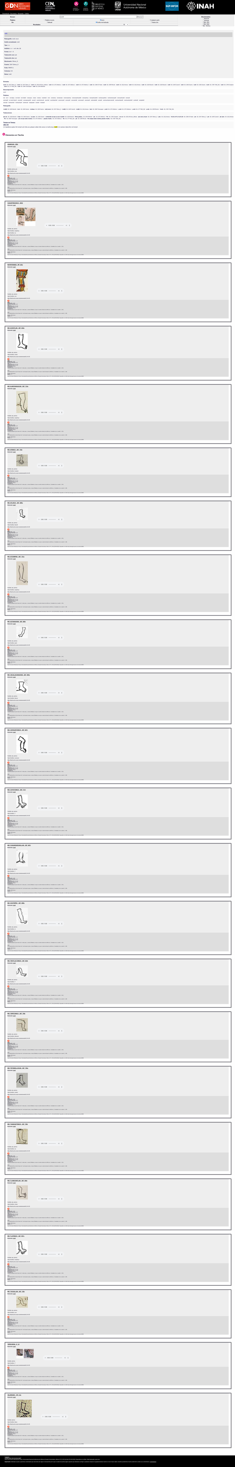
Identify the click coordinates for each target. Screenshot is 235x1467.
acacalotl (20, 100)
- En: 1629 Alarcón (148, 84)
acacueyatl (81, 100)
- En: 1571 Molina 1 (55, 84)
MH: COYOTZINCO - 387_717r (16, 790)
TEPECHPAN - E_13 (13, 1344)
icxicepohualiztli (93, 97)
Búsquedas (21, 13)
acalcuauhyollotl (128, 100)
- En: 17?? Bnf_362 (10, 86)
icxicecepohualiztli (76, 97)
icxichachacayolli (112, 97)
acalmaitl (135, 100)
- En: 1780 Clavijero (227, 84)
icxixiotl (37, 102)
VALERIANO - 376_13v (14, 1395)
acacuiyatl (87, 100)
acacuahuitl (74, 100)
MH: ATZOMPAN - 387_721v (15, 556)
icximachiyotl (18, 102)
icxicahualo (60, 97)
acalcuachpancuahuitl (108, 100)
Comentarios (153, 1461)
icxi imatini (23, 97)
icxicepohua (85, 97)
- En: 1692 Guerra (187, 84)
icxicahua (53, 97)
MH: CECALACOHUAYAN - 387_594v (18, 675)
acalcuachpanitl (119, 100)
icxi (4, 97)
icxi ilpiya (12, 97)
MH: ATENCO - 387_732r (14, 449)
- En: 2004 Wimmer (39, 86)
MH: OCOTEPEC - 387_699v (16, 903)
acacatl (34, 100)
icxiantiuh (44, 97)
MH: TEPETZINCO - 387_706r (16, 1013)
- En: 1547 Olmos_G (9, 84)
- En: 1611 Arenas (122, 84)
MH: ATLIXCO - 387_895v (15, 503)
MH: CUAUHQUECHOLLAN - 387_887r (19, 845)
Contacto (7, 1457)
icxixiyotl (42, 102)
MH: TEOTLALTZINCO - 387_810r (17, 961)
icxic (49, 97)
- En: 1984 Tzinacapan (25, 86)
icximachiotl (11, 102)
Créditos (27, 13)
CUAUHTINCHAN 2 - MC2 (15, 203)
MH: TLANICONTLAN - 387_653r (17, 1180)
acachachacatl (40, 100)
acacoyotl (67, 100)
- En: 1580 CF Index (96, 84)
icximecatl (25, 102)
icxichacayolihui (103, 97)
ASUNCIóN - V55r (12, 144)
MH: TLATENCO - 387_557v (15, 1236)
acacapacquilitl (27, 100)
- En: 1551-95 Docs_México (39, 84)
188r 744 (6, 124)
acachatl (47, 100)
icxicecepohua (67, 97)
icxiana (39, 97)
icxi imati (17, 97)
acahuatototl (94, 100)
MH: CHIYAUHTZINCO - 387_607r (17, 730)
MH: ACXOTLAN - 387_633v (15, 328)
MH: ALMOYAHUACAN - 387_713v (17, 386)
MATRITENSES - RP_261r (15, 264)
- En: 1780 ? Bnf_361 (213, 84)
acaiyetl (100, 100)
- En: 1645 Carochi (174, 84)
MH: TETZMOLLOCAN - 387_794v (17, 1068)
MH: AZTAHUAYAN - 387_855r (16, 621)
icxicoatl (128, 97)
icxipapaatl (31, 102)
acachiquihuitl (53, 100)
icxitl (14, 146)
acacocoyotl (61, 100)
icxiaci (34, 97)
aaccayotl (5, 100)
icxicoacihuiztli (121, 97)
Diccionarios (13, 13)
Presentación (5, 13)
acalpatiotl (141, 100)
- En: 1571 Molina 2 (82, 84)
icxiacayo (29, 97)
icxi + (7, 97)
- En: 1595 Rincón (109, 84)
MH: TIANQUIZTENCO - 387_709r (17, 1124)
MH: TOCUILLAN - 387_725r (16, 1291)
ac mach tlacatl (13, 100)
